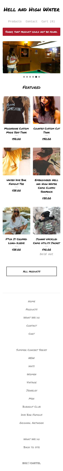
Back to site (32, 447)
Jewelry (31, 390)
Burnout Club (32, 407)
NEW (31, 358)
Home (31, 301)
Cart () (48, 21)
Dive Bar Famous (31, 415)
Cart (32, 334)
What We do (32, 317)
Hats (31, 366)
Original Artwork (31, 423)
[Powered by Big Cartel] (32, 463)
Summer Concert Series (31, 350)
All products (31, 271)
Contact (31, 21)
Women (31, 374)
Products (15, 21)
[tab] (24, 77)
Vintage (31, 382)
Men (31, 398)
